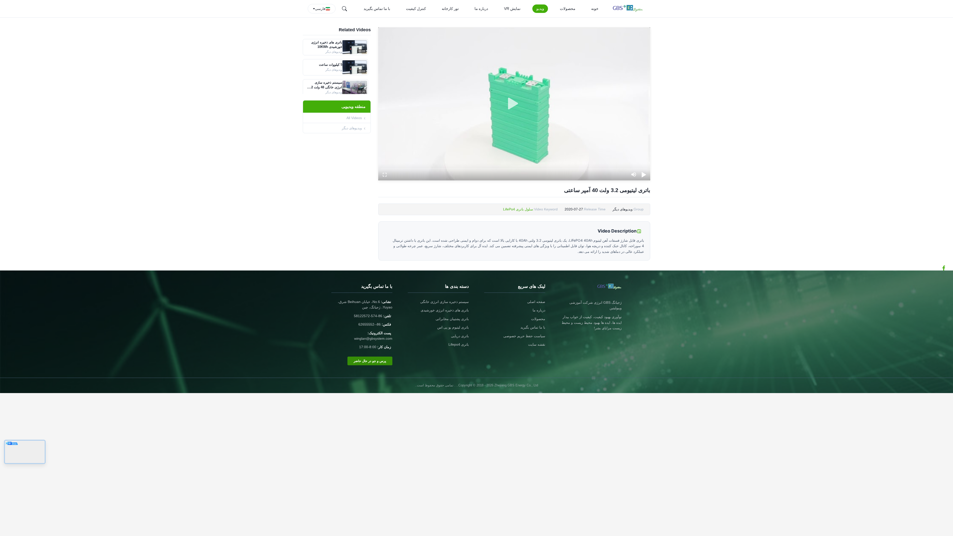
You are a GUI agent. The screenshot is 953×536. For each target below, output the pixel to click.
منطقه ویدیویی (353, 106)
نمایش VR (512, 8)
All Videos (354, 118)
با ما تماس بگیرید (377, 8)
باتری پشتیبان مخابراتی (452, 319)
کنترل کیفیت (416, 8)
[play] (514, 104)
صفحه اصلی (536, 302)
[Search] (344, 9)
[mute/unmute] (634, 174)
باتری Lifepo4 (458, 344)
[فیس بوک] (946, 268)
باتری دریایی (460, 336)
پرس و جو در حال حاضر (370, 361)
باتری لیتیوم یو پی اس (453, 327)
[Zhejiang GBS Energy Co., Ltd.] (628, 9)
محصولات (567, 8)
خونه (594, 8)
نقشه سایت (536, 344)
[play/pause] (644, 174)
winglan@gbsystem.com (373, 338)
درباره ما (481, 8)
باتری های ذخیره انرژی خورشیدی (445, 310)
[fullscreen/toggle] (385, 174)
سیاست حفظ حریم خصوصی (524, 336)
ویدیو (540, 8)
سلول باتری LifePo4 (518, 209)
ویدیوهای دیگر (352, 128)
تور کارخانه (450, 8)
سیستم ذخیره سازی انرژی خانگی (444, 302)
